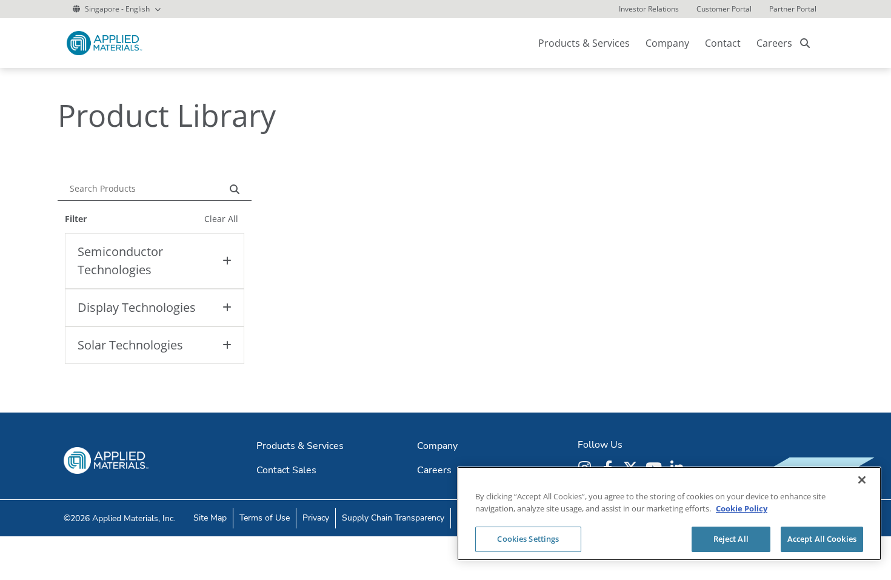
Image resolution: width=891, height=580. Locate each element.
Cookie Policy (741, 508)
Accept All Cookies (821, 538)
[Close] (862, 480)
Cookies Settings (528, 538)
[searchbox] (805, 43)
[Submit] (238, 188)
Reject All (731, 538)
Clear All (221, 218)
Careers (774, 43)
